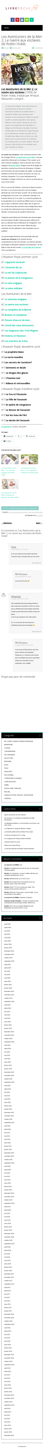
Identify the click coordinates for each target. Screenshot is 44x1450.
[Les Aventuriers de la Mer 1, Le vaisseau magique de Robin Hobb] (10, 459)
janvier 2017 (8, 1311)
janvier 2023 (8, 1069)
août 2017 (7, 1287)
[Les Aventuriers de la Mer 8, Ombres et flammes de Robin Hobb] (10, 484)
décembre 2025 (9, 951)
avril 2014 (7, 1422)
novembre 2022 (9, 1075)
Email (27, 20)
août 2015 (7, 1368)
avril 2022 (7, 1099)
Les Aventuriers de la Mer (25, 157)
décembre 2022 (9, 1072)
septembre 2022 (9, 1082)
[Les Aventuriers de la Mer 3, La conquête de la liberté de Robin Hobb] (29, 459)
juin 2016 (7, 1334)
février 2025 (8, 984)
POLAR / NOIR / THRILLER (12, 788)
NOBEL (6, 785)
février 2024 (8, 1025)
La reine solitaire (13, 288)
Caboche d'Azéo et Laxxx (12, 842)
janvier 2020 (8, 1190)
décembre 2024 (9, 991)
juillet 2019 (7, 1210)
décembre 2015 (9, 1354)
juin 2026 (7, 931)
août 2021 (7, 1126)
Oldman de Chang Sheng (12, 845)
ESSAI (6, 765)
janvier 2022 (8, 1109)
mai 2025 (7, 974)
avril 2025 (7, 978)
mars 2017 (7, 1304)
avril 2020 (7, 1180)
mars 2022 (7, 1102)
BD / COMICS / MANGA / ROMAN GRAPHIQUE (18, 741)
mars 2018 (7, 1264)
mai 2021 (7, 1136)
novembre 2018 (9, 1237)
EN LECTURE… (9, 758)
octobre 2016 (8, 1321)
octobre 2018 (8, 1240)
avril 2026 (7, 937)
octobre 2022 (8, 1079)
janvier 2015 (8, 1391)
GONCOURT (8, 771)
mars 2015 (7, 1385)
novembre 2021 (9, 1116)
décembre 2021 (9, 1112)
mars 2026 (7, 941)
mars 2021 (7, 1143)
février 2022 (8, 1106)
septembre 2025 (9, 961)
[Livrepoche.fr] (22, 13)
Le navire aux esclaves (16, 304)
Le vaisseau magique (16, 299)
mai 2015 (7, 1378)
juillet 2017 (7, 1291)
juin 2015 (7, 1375)
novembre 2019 (9, 1196)
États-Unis (31, 512)
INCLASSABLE (9, 775)
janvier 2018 (8, 1270)
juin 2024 (7, 1011)
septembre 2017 (9, 1284)
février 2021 (8, 1146)
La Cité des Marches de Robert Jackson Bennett (19, 848)
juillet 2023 (7, 1048)
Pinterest (17, 20)
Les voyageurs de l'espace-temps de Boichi (17, 838)
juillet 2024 (7, 1008)
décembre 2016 (9, 1314)
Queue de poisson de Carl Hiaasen (15, 815)
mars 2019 (7, 1223)
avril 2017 (7, 1301)
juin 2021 (7, 1132)
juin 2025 (7, 971)
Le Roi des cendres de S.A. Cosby (14, 835)
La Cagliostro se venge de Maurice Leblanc (17, 828)
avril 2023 (7, 1058)
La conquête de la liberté (31, 247)
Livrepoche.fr (6, 427)
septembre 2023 (9, 1042)
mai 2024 (7, 1015)
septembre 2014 (9, 1405)
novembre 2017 (9, 1277)
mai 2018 (7, 1257)
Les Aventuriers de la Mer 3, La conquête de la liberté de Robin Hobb (29, 470)
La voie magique (13, 283)
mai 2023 (7, 1055)
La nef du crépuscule (16, 272)
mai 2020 (7, 1176)
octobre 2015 (8, 1361)
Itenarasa (16, 596)
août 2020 (7, 1166)
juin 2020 (7, 1173)
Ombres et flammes (15, 335)
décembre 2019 (9, 1193)
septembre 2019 (9, 1203)
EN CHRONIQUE (9, 755)
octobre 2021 (8, 1119)
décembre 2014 (9, 1395)
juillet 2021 (7, 1129)
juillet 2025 (7, 968)
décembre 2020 (9, 1153)
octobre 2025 (8, 958)
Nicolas (6, 48)
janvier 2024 (8, 1028)
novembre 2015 (9, 1358)
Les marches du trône (16, 341)
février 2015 (8, 1388)
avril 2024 (7, 1018)
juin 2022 (7, 1092)
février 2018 (8, 1267)
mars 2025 (7, 981)
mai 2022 (7, 1096)
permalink (39, 515)
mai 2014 (7, 1418)
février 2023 (8, 1065)
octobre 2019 (8, 1200)
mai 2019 (7, 1217)
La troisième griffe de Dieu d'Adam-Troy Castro (18, 832)
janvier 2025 (8, 988)
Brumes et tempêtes (16, 314)
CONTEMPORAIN (9, 751)
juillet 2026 (7, 927)
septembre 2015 (9, 1365)
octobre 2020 (8, 1159)
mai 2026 (7, 934)
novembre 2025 (9, 954)
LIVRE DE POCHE (10, 782)
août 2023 (7, 1045)
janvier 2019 (8, 1230)
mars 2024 (7, 1022)
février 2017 (8, 1307)
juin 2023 (7, 1052)
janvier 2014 (8, 1432)
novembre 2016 (9, 1318)
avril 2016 (7, 1341)
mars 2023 (7, 1062)
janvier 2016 (8, 1351)
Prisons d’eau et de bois (17, 320)
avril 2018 (7, 1260)
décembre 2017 (9, 1274)
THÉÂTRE (7, 798)
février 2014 (8, 1429)
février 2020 (8, 1186)
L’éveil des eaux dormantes (19, 325)
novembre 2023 (9, 1035)
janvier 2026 (8, 948)
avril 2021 (7, 1139)
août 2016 (7, 1328)
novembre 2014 (9, 1398)
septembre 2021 (9, 1122)
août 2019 (7, 1206)
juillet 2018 (7, 1250)
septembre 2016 (9, 1324)
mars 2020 (7, 1183)
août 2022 (7, 1085)
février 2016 (8, 1348)
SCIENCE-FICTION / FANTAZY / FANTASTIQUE (23, 508)
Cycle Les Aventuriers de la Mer (17, 512)
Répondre (36, 563)
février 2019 (8, 1227)
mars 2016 (7, 1344)
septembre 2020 (9, 1163)
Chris (13, 546)
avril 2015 (7, 1381)
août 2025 (7, 964)
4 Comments (39, 48)
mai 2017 (7, 1297)
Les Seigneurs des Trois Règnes (21, 330)
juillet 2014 (7, 1412)
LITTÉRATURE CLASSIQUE (13, 778)
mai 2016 (7, 1338)
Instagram (22, 20)
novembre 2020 (9, 1156)
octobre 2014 (8, 1402)
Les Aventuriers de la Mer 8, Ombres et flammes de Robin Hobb (10, 495)
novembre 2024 (9, 995)
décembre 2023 (9, 1032)
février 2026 (8, 944)
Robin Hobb (15, 165)
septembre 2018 (9, 1244)
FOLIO (6, 768)
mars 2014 (7, 1425)
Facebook (13, 20)
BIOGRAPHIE (8, 744)
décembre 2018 (9, 1233)
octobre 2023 (8, 1038)
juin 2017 (7, 1294)
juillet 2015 (7, 1371)
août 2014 (7, 1408)
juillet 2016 (7, 1331)
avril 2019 (7, 1220)
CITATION (7, 748)
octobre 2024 (8, 998)
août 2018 (7, 1247)
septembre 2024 (9, 1001)
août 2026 (7, 924)
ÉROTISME (7, 761)
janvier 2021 (8, 1149)
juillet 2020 (7, 1170)
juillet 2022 (7, 1089)
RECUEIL (7, 792)
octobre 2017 (8, 1280)
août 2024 (7, 1005)
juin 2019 (7, 1213)
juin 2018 (7, 1254)
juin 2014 (7, 1415)
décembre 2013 (9, 1435)
